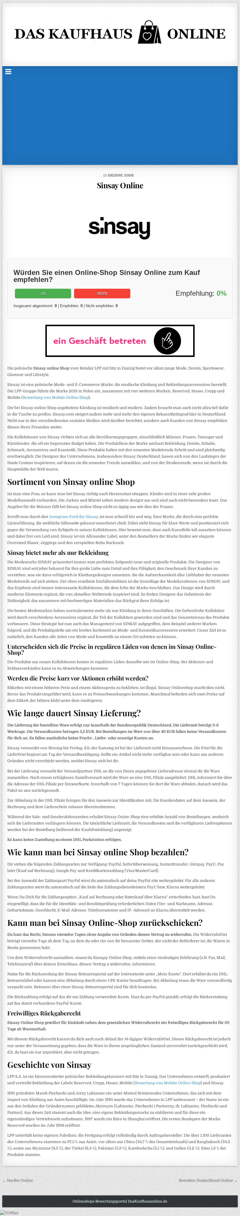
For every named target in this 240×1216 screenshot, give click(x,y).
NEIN (102, 293)
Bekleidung (115, 175)
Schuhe (129, 175)
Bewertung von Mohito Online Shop (55, 397)
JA (43, 293)
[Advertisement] (120, 120)
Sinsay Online (120, 185)
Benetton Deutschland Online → (208, 1180)
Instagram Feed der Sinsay (73, 516)
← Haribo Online (17, 1180)
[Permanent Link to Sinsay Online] (120, 226)
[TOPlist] (9, 1213)
